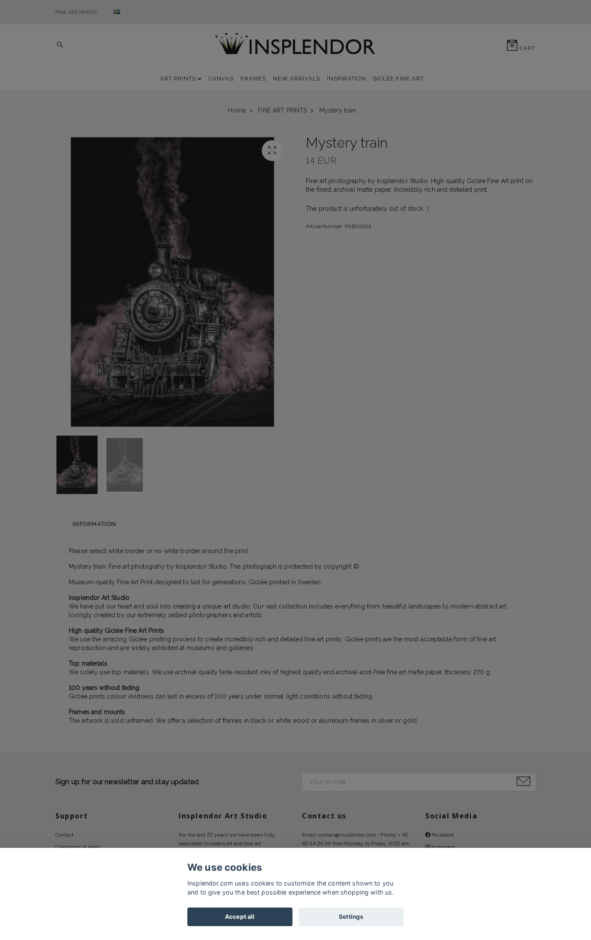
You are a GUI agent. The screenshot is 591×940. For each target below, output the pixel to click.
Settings (351, 916)
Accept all (239, 916)
